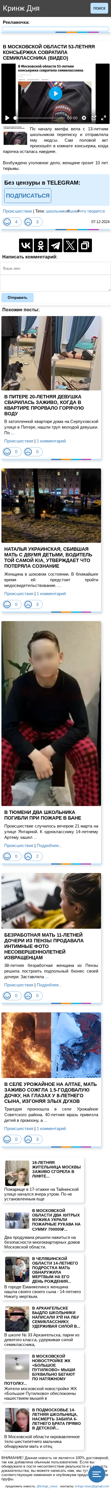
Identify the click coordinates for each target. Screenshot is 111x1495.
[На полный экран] (103, 117)
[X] (70, 245)
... (12, 432)
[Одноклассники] (41, 245)
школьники (56, 211)
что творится (92, 211)
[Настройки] (84, 117)
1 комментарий (51, 440)
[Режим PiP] (93, 117)
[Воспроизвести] (7, 117)
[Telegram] (55, 245)
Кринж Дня (21, 8)
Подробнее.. (49, 845)
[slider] (39, 118)
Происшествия (17, 211)
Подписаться (28, 196)
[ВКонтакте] (26, 245)
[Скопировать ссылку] (85, 245)
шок (73, 211)
